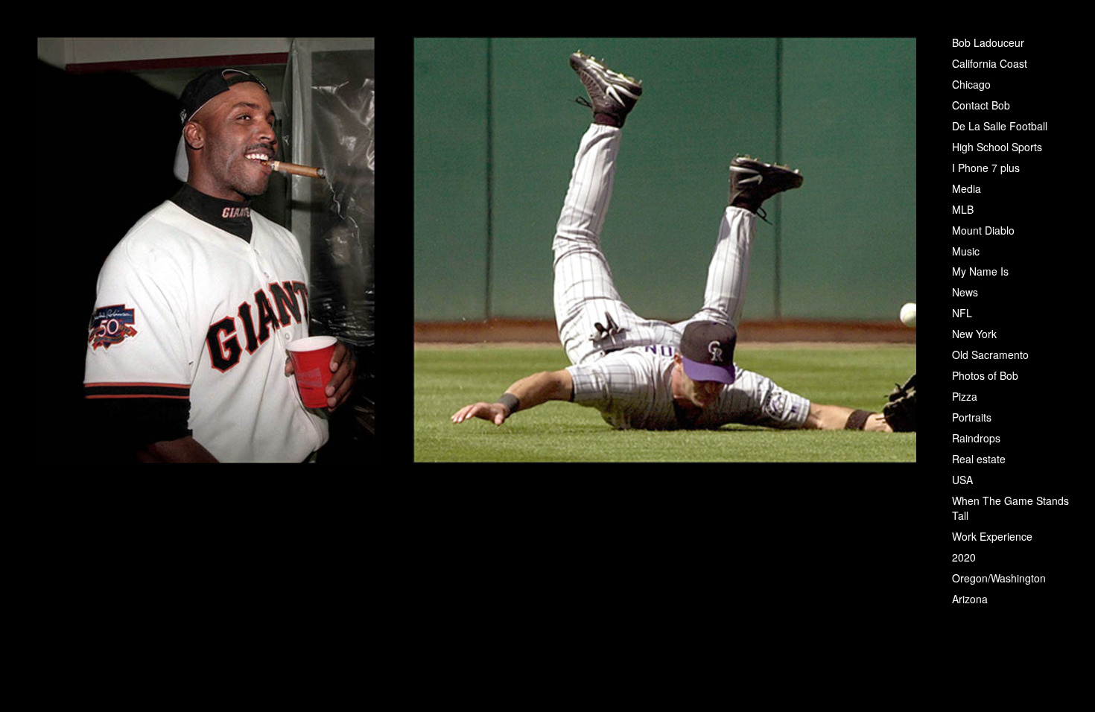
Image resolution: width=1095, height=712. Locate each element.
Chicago (971, 84)
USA (962, 479)
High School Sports (997, 146)
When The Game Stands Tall (1010, 508)
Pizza (964, 396)
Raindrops (976, 437)
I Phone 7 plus (986, 167)
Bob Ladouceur (988, 42)
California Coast (989, 63)
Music (966, 251)
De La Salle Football (999, 125)
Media (966, 188)
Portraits (971, 417)
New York (974, 333)
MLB (963, 209)
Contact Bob (981, 105)
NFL (962, 312)
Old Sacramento (990, 354)
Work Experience (992, 536)
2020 (964, 557)
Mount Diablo (983, 230)
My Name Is (980, 271)
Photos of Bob (985, 375)
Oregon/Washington (999, 577)
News (965, 292)
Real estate (979, 458)
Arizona (970, 598)
